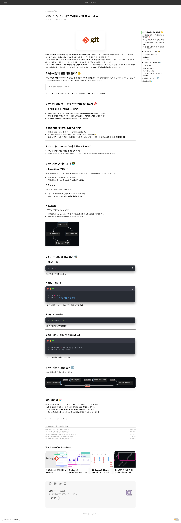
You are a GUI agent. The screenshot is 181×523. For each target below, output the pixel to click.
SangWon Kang (94, 514)
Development (50, 426)
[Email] (60, 483)
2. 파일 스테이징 (148, 68)
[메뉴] (5, 3)
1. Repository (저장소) (150, 54)
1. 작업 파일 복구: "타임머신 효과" (153, 40)
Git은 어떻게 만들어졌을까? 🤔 (152, 32)
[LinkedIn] (65, 483)
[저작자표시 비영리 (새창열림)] (68, 419)
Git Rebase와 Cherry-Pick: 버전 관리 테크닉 (58, 436)
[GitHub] (50, 483)
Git (56, 426)
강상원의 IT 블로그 (90, 2)
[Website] (55, 483)
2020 (85, 514)
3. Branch (146, 60)
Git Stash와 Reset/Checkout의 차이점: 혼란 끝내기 (59, 434)
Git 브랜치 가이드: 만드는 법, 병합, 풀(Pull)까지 (58, 438)
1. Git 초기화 (147, 65)
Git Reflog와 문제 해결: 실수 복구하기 (56, 432)
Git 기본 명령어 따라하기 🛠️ (151, 62)
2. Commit (146, 57)
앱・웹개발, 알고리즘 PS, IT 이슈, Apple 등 (63, 494)
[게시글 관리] (55, 418)
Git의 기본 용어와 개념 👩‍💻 (151, 51)
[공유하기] (52, 418)
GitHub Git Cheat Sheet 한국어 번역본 (56, 429)
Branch (52, 205)
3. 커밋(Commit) (148, 71)
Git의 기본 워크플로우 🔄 (150, 78)
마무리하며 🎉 (147, 81)
